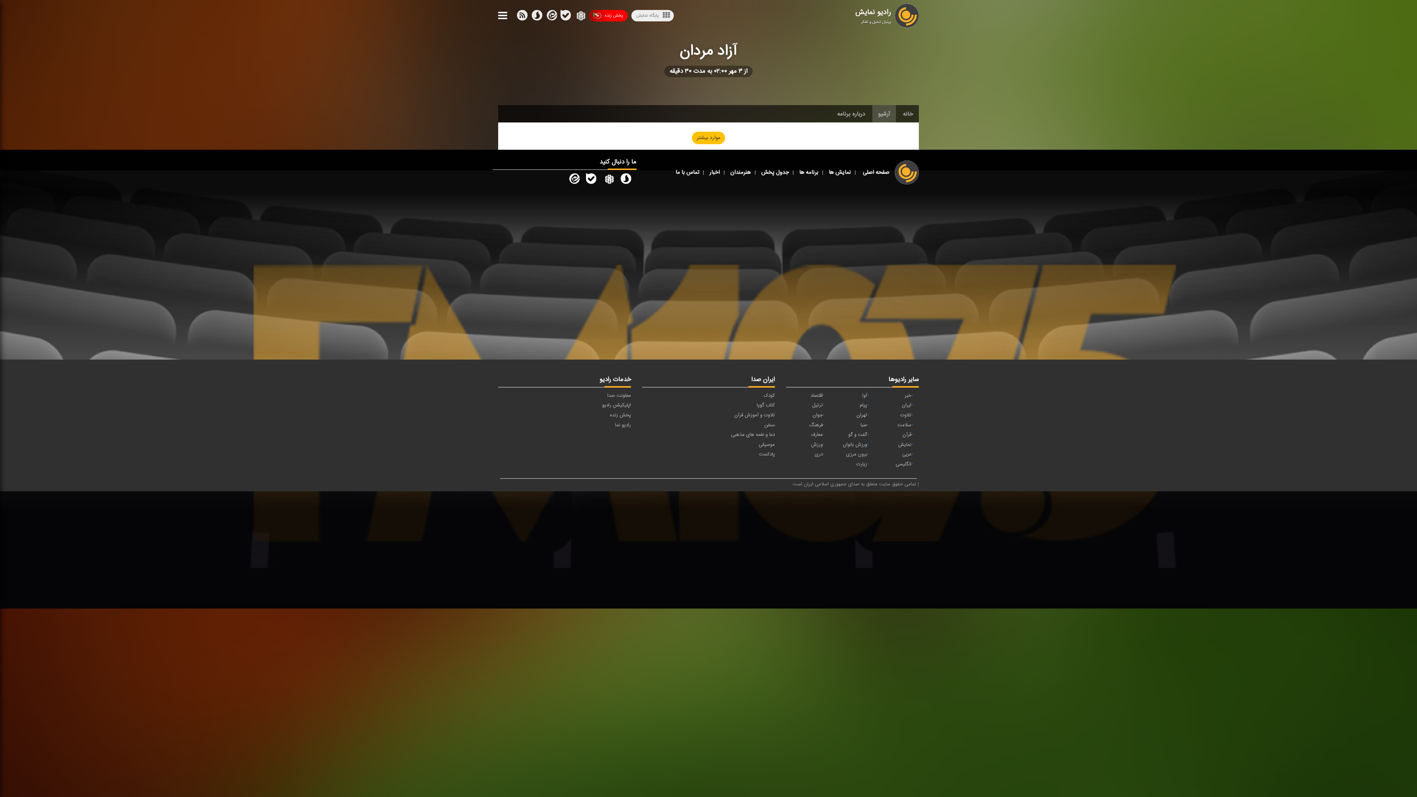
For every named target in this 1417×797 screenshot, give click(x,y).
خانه (908, 114)
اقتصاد (817, 396)
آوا (864, 396)
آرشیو (884, 114)
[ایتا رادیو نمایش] (573, 180)
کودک (769, 396)
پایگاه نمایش (647, 15)
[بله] (536, 17)
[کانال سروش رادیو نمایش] (625, 180)
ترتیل (817, 405)
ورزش (817, 445)
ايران (906, 405)
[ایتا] (551, 17)
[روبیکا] (580, 17)
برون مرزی (856, 454)
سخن (769, 425)
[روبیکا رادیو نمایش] (608, 180)
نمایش (904, 445)
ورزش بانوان (855, 445)
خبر (908, 396)
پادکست (767, 454)
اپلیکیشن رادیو (616, 405)
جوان (818, 415)
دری (819, 454)
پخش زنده (613, 15)
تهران (861, 415)
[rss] (522, 17)
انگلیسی (903, 464)
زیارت (861, 464)
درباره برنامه (851, 114)
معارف (817, 435)
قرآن (907, 435)
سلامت (904, 425)
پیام (863, 405)
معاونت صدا (619, 396)
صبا (864, 425)
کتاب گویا (766, 405)
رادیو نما (623, 425)
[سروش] (565, 17)
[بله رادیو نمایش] (591, 180)
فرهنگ (816, 425)
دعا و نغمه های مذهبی (753, 435)
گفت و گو (857, 435)
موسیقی (767, 445)
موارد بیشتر (708, 138)
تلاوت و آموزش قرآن (754, 415)
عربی (906, 454)
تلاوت (905, 415)
